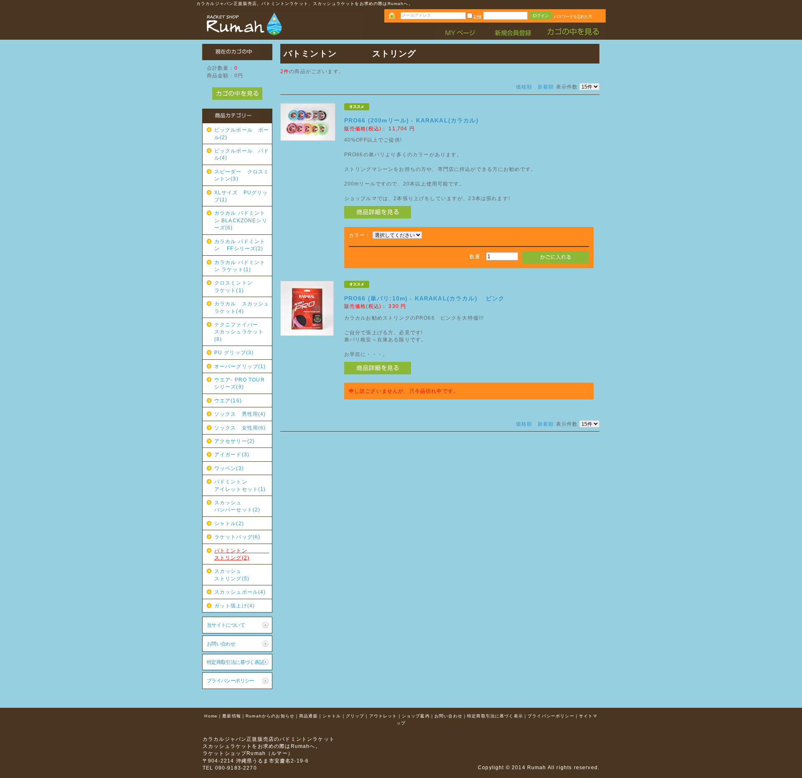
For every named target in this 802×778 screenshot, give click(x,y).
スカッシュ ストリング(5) (241, 574)
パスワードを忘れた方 (573, 16)
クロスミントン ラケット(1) (241, 286)
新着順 (546, 86)
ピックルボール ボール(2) (241, 133)
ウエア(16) (228, 400)
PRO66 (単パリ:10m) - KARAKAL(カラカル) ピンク (424, 298)
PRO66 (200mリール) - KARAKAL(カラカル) (411, 120)
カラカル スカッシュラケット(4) (241, 307)
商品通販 (308, 716)
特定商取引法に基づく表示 (495, 716)
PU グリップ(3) (234, 352)
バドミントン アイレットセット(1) (241, 485)
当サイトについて (226, 625)
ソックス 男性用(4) (240, 414)
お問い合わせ (221, 643)
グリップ (355, 716)
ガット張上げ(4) (234, 605)
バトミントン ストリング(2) (241, 554)
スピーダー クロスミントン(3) (241, 175)
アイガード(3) (231, 454)
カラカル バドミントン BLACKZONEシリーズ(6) (240, 220)
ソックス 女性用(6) (240, 427)
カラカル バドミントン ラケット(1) (240, 265)
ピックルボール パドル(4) (241, 154)
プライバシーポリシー (230, 680)
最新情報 (231, 716)
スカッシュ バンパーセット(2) (241, 506)
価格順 (524, 86)
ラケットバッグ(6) (237, 536)
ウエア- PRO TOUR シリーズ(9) (242, 383)
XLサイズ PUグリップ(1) (241, 196)
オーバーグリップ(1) (240, 366)
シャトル (331, 716)
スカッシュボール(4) (240, 592)
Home (211, 716)
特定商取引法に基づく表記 (235, 662)
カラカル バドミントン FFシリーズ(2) (240, 245)
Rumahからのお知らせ (270, 716)
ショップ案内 (416, 716)
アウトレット (383, 716)
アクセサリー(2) (234, 441)
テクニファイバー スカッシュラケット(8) (241, 332)
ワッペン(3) (229, 468)
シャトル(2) (229, 523)
